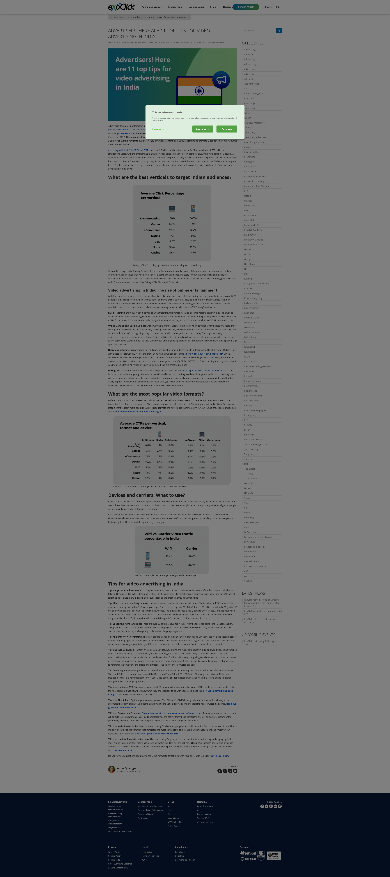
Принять (227, 129)
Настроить (158, 129)
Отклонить (202, 129)
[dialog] (195, 122)
